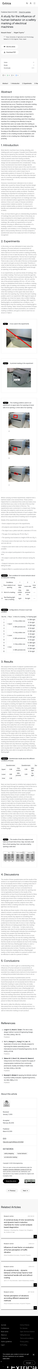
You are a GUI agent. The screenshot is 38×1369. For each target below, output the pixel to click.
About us (4, 1335)
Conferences (5, 1328)
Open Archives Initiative (27, 1331)
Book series (4, 1331)
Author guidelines (6, 1341)
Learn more (6, 1358)
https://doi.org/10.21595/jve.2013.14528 (13, 1142)
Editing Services (25, 1335)
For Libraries (23, 1328)
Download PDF (11, 52)
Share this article (11, 1181)
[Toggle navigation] (19, 3)
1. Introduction (15, 83)
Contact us (4, 1338)
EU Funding (23, 1345)
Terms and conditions (26, 1338)
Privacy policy (24, 1341)
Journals (3, 1325)
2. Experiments (27, 83)
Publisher (7, 1037)
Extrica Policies (24, 1325)
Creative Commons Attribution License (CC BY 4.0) (17, 1169)
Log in (3, 1345)
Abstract (5, 83)
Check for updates (25, 12)
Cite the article (10, 46)
